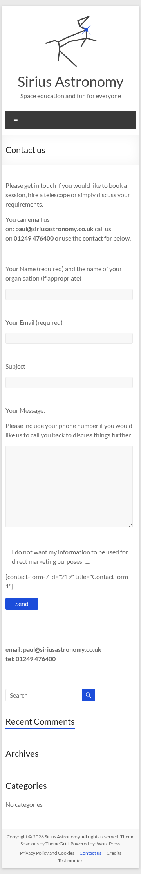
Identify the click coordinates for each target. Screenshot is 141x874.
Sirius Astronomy (70, 81)
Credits (114, 853)
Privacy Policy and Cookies (47, 853)
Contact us (90, 853)
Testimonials (70, 860)
